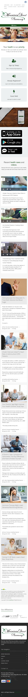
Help (12, 5)
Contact (3, 656)
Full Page (14, 328)
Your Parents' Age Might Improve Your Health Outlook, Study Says (13, 405)
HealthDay (11, 600)
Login (5, 8)
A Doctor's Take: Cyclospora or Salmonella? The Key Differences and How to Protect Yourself (13, 456)
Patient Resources (5, 654)
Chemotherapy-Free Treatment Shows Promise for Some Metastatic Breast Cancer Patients (13, 261)
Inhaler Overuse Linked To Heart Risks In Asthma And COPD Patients (13, 354)
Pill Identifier (17, 5)
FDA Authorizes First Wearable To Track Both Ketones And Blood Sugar (13, 300)
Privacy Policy (4, 663)
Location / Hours (12, 6)
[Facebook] (1, 695)
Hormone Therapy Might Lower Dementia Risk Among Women (12, 506)
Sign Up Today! (21, 6)
